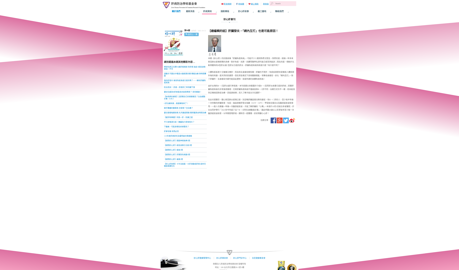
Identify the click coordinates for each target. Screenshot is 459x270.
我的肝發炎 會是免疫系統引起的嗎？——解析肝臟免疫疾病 (185, 81)
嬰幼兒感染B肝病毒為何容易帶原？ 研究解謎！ (183, 92)
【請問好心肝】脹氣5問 (173, 150)
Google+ (280, 120)
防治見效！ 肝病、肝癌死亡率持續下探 (179, 87)
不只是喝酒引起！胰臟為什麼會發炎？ (179, 122)
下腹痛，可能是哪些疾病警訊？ (176, 127)
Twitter (286, 120)
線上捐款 (255, 4)
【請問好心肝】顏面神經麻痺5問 (177, 141)
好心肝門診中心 (240, 258)
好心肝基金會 (222, 258)
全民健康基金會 (258, 258)
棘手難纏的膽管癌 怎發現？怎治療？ (178, 108)
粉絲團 (241, 4)
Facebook (273, 120)
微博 (292, 120)
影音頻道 (228, 4)
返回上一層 (192, 34)
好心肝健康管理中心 (202, 258)
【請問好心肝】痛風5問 (173, 159)
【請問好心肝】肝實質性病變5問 (177, 155)
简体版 (266, 4)
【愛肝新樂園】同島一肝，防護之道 (178, 117)
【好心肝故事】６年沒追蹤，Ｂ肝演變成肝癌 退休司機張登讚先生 (185, 165)
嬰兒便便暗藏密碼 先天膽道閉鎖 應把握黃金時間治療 (185, 113)
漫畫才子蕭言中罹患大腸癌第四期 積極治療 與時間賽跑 (185, 75)
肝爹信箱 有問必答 (171, 131)
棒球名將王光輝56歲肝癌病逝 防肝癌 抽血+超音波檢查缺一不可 (184, 68)
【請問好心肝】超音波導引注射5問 (178, 145)
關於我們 (176, 11)
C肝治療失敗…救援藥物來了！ (176, 103)
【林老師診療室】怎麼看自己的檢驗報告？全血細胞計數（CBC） (184, 98)
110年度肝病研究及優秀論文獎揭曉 (178, 136)
